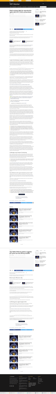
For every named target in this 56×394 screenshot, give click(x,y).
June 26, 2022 (24, 103)
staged (20, 50)
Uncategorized (34, 378)
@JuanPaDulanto (25, 97)
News (38, 382)
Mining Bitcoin (23, 200)
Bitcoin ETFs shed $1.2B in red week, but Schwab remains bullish (43, 20)
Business (29, 379)
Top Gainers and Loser (40, 381)
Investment (20, 200)
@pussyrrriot (21, 96)
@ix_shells (11, 97)
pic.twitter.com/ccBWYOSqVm (14, 101)
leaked (11, 51)
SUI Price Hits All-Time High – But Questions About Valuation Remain (43, 24)
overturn (11, 35)
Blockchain (29, 378)
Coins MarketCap (40, 378)
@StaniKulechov (25, 96)
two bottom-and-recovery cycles (26, 286)
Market (34, 377)
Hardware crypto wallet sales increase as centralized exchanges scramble (20, 84)
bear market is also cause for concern (17, 162)
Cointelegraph (12, 200)
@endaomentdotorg (16, 98)
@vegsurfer (30, 97)
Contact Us (39, 383)
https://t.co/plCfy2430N (25, 100)
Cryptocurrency (16, 200)
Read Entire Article (21, 194)
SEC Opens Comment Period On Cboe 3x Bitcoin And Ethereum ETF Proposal (25, 230)
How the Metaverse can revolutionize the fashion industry (18, 180)
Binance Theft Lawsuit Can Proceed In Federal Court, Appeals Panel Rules (17, 42)
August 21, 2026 (14, 284)
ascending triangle (14, 305)
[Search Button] (45, 6)
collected (21, 77)
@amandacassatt (30, 96)
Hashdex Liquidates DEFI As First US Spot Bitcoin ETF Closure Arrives (26, 223)
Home (10, 8)
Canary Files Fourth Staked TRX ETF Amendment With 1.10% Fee (25, 237)
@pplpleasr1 (15, 97)
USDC (24, 165)
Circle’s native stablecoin (18, 165)
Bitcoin (11, 8)
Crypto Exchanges (40, 379)
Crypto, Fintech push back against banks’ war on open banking (43, 12)
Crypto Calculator (40, 380)
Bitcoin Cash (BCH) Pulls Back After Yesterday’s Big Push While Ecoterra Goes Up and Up (43, 16)
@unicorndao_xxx (20, 97)
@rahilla (11, 98)
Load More (21, 244)
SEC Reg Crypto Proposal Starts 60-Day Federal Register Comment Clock (30, 42)
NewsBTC (30, 386)
